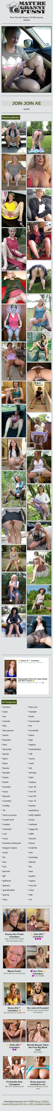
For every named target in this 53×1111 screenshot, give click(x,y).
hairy (4, 899)
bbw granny (7, 730)
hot (30, 726)
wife (30, 895)
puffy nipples (34, 815)
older (31, 777)
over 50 (32, 791)
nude (31, 763)
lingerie (32, 744)
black (4, 763)
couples (5, 824)
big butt (5, 796)
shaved (32, 838)
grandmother (8, 890)
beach (5, 735)
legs (30, 740)
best (4, 744)
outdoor (32, 782)
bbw (4, 726)
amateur (6, 707)
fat (3, 857)
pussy (31, 819)
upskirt (31, 876)
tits (30, 866)
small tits (32, 848)
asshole (5, 721)
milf (30, 754)
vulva (31, 890)
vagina (31, 881)
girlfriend (6, 881)
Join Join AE (26, 103)
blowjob (5, 772)
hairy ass (32, 707)
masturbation (34, 749)
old (30, 768)
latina (31, 735)
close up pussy (9, 815)
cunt (4, 834)
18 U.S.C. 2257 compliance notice (35, 1104)
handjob (32, 712)
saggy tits (33, 829)
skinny (31, 843)
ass (3, 716)
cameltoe (6, 801)
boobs (5, 777)
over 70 (32, 801)
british (4, 782)
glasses (5, 885)
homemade (34, 721)
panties (32, 805)
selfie (31, 834)
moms (31, 758)
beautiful (6, 740)
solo (30, 852)
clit (3, 810)
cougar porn (7, 819)
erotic (4, 852)
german (5, 871)
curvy (4, 838)
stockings (33, 857)
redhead (32, 824)
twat (30, 871)
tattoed (31, 862)
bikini (4, 758)
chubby (5, 805)
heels (31, 716)
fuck (4, 866)
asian (4, 712)
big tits (5, 754)
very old (32, 885)
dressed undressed (11, 843)
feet (3, 862)
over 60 (32, 796)
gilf (3, 876)
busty (4, 791)
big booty (6, 749)
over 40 (32, 787)
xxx (30, 899)
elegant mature (9, 848)
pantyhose (33, 810)
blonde (5, 768)
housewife (33, 730)
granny (5, 895)
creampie (6, 829)
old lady (32, 772)
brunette (6, 787)
